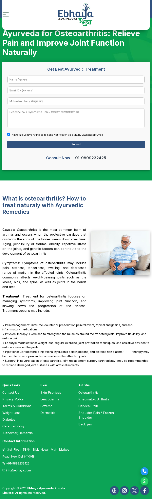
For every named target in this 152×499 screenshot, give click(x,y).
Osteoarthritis (88, 392)
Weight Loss (11, 413)
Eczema (46, 406)
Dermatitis (47, 413)
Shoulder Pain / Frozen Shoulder (96, 415)
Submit (76, 144)
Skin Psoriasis (50, 392)
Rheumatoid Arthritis (93, 399)
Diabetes (8, 419)
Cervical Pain (88, 406)
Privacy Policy (13, 399)
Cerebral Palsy (13, 426)
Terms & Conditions (16, 406)
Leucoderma (49, 399)
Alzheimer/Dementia (17, 433)
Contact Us (10, 392)
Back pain (85, 424)
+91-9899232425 (89, 157)
